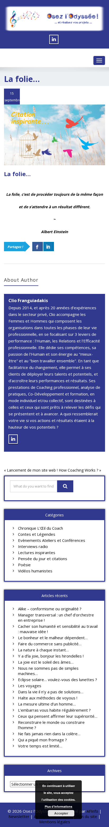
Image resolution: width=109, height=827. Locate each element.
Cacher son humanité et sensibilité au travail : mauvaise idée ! (58, 629)
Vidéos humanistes (35, 570)
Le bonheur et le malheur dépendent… (53, 637)
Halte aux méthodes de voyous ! (47, 697)
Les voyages (29, 685)
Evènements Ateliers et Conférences (51, 540)
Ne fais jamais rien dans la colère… (49, 733)
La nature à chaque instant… (43, 649)
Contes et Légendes (36, 534)
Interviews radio (33, 546)
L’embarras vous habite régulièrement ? (54, 710)
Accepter (61, 813)
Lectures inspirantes (36, 552)
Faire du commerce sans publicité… (49, 643)
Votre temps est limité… (40, 745)
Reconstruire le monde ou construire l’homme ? (51, 725)
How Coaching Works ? (78, 470)
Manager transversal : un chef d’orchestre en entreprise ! (56, 617)
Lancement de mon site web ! (32, 470)
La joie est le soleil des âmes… (46, 662)
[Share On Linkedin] (48, 246)
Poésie (24, 564)
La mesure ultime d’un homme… (47, 704)
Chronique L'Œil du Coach (40, 528)
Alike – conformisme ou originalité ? (49, 608)
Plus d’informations (58, 806)
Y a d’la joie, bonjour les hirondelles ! (51, 656)
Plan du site (86, 816)
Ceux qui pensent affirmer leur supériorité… (57, 716)
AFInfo (93, 811)
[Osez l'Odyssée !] (54, 18)
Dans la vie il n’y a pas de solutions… (50, 691)
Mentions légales (54, 821)
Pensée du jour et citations (42, 558)
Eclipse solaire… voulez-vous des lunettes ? (57, 679)
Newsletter (18, 816)
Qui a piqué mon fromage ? (42, 739)
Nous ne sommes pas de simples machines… (48, 670)
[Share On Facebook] (37, 246)
